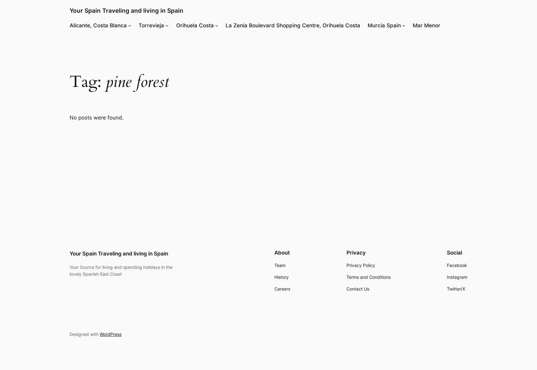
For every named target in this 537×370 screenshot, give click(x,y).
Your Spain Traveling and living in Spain (126, 10)
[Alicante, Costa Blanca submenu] (129, 25)
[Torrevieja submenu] (166, 25)
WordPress (111, 334)
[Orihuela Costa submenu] (216, 25)
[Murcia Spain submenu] (403, 25)
